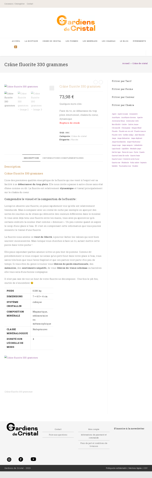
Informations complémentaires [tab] (63, 158)
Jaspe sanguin (127, 145)
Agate (114, 114)
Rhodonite (125, 163)
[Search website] (149, 53)
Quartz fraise (135, 156)
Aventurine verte (132, 121)
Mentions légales (135, 468)
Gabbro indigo (128, 135)
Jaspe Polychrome (133, 142)
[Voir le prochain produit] (101, 82)
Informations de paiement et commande (94, 436)
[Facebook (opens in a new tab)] (119, 4)
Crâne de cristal (140, 63)
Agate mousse (123, 114)
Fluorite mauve (140, 131)
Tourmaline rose (125, 166)
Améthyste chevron (128, 117)
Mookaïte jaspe (135, 149)
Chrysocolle (116, 128)
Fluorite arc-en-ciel (126, 131)
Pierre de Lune (127, 152)
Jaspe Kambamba (119, 142)
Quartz (141, 152)
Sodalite (115, 166)
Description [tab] (31, 158)
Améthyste (116, 117)
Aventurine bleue (118, 121)
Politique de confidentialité (116, 468)
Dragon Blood (136, 128)
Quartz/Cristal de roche (120, 156)
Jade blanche (140, 135)
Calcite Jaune (133, 124)
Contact (30, 4)
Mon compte (93, 429)
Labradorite (138, 145)
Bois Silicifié (116, 124)
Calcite (124, 124)
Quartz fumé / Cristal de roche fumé (125, 159)
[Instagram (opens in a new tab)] (133, 4)
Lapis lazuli (116, 149)
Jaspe (114, 138)
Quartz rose (116, 163)
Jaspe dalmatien (123, 138)
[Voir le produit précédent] (96, 82)
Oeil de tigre (116, 152)
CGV (146, 468)
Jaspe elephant (136, 138)
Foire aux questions (58, 434)
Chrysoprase (126, 128)
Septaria (143, 163)
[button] (51, 88)
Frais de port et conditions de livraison (93, 444)
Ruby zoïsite (134, 163)
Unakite (135, 166)
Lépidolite (125, 149)
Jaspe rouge (116, 145)
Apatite (140, 117)
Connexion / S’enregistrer (14, 4)
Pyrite (136, 152)
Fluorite (74, 139)
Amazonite (133, 114)
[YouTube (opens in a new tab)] (144, 4)
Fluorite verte (117, 135)
